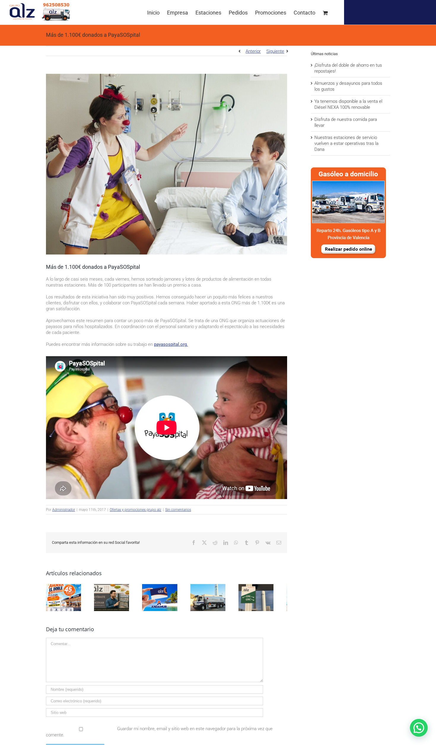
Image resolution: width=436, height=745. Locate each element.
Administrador (63, 510)
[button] (419, 728)
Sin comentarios (178, 510)
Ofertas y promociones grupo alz (135, 510)
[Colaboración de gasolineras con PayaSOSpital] (166, 164)
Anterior (253, 51)
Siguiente (275, 51)
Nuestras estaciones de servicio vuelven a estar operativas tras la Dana (346, 143)
